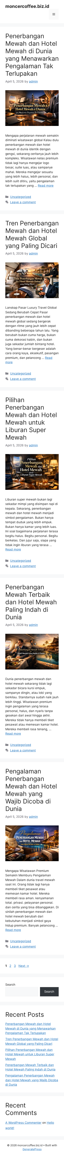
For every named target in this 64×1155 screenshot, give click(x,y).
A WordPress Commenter (23, 1122)
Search (10, 984)
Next (23, 966)
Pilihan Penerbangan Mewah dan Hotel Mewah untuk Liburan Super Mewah (31, 418)
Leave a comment (23, 202)
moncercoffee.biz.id (27, 6)
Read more (46, 185)
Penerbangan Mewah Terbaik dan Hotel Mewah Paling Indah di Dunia (31, 602)
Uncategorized (20, 197)
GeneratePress (32, 1149)
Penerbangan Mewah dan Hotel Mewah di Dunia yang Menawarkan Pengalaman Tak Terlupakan (32, 54)
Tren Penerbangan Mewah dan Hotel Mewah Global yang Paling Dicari (32, 234)
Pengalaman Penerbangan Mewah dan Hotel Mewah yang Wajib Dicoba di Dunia (31, 789)
